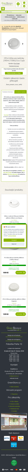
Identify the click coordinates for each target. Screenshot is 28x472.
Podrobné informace (14, 66)
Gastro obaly (18, 15)
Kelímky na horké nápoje (10, 16)
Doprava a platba (14, 404)
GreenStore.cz (11, 15)
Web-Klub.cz (22, 455)
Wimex (14, 261)
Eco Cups (17, 63)
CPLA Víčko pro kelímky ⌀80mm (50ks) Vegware (14, 300)
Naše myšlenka (15, 386)
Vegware (14, 303)
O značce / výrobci (20, 92)
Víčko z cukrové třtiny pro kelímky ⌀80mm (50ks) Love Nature (14, 217)
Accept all (14, 240)
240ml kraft (15, 174)
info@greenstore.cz (14, 376)
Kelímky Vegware (21, 16)
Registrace (15, 394)
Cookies (14, 457)
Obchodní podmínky (14, 406)
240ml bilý (9, 174)
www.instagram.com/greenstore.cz (14, 340)
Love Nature (14, 220)
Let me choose (12, 235)
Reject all (14, 244)
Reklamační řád (15, 408)
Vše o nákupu (14, 401)
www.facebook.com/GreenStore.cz (14, 336)
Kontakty (14, 411)
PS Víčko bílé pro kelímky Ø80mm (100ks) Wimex (14, 258)
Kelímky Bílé (14, 18)
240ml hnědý (8, 172)
